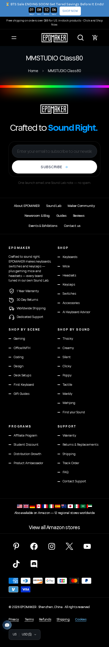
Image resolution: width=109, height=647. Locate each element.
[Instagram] (51, 546)
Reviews (78, 215)
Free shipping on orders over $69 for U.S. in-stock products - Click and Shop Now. (54, 23)
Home (33, 71)
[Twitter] (69, 546)
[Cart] (95, 37)
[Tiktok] (16, 564)
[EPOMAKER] (54, 109)
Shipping (63, 619)
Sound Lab (53, 206)
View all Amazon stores (54, 527)
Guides (61, 215)
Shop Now (70, 11)
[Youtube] (87, 546)
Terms (29, 619)
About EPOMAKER (26, 206)
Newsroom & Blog (37, 215)
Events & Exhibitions (43, 226)
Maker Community (81, 206)
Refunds (45, 619)
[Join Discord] (34, 564)
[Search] (80, 37)
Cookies (80, 619)
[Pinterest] (16, 546)
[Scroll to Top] (100, 620)
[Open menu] (14, 37)
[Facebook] (34, 546)
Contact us (72, 226)
